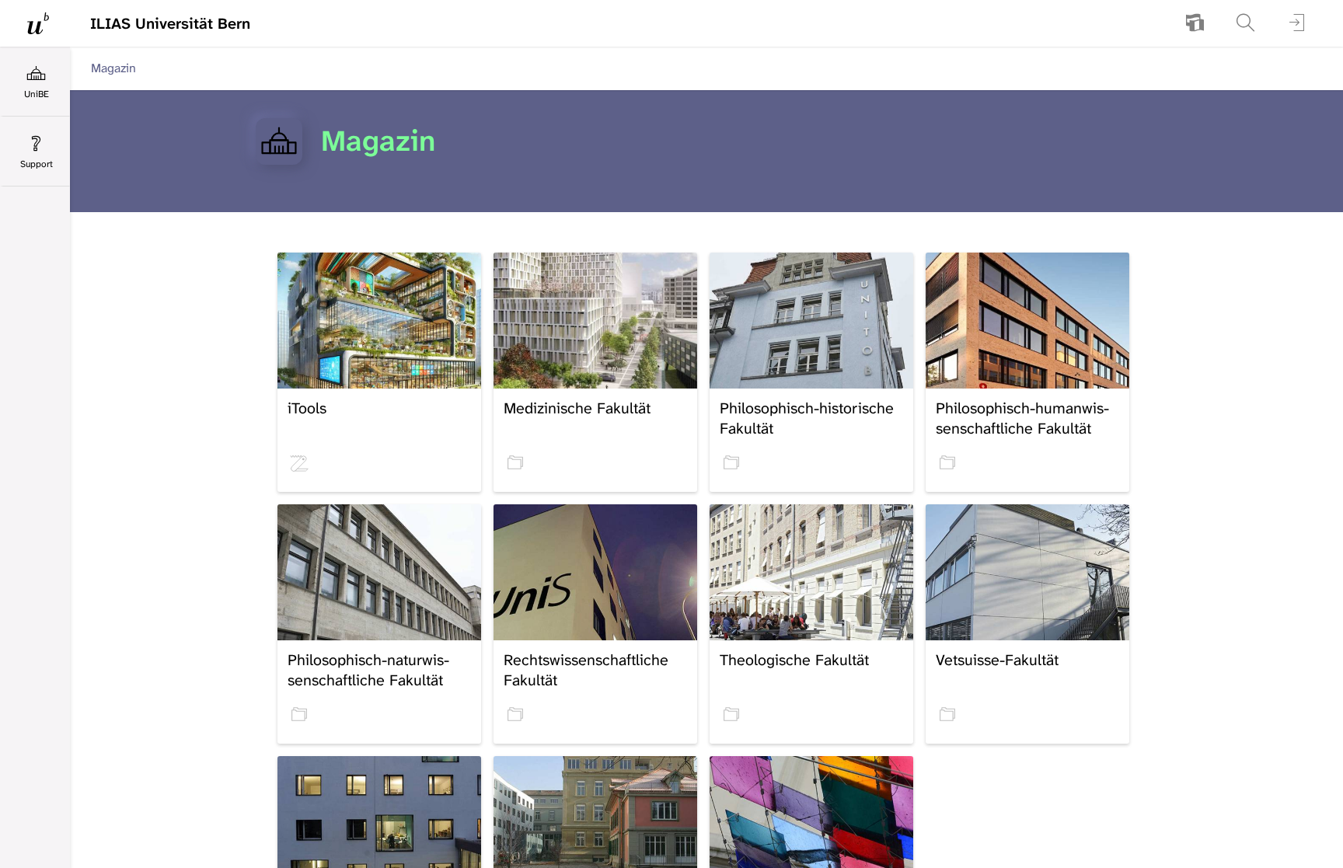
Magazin (113, 68)
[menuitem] (1194, 23)
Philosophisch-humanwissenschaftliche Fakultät (1022, 418)
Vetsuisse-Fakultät (997, 660)
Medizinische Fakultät (577, 408)
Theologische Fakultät (794, 660)
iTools (307, 408)
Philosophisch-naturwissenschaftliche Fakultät (368, 670)
